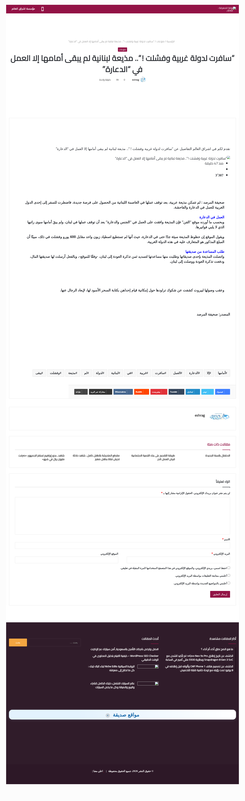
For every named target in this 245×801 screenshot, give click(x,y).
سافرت (160, 373)
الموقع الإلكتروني (109, 553)
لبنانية (114, 373)
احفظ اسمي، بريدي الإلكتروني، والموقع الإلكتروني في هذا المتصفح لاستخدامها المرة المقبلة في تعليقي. (173, 568)
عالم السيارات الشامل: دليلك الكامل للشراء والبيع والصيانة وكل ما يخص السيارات (112, 685)
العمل (176, 373)
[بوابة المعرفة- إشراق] (227, 9)
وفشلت (55, 373)
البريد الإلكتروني (221, 553)
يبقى (38, 373)
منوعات (160, 41)
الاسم (226, 539)
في (129, 373)
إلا (208, 373)
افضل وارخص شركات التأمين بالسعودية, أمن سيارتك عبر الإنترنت (124, 649)
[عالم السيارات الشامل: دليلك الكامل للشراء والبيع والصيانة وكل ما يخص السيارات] (147, 689)
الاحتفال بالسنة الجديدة (217, 455)
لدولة (99, 373)
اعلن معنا (98, 771)
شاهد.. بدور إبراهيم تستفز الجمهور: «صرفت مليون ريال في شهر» (41, 457)
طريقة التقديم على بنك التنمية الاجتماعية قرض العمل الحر (153, 457)
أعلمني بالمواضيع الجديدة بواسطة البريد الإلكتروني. (200, 583)
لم (85, 373)
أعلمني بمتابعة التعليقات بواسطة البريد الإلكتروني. (201, 575)
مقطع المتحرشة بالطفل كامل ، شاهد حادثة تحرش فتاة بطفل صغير (96, 457)
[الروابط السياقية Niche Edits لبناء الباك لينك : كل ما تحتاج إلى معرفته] (147, 672)
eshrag (135, 79)
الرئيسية (171, 41)
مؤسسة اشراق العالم (23, 8)
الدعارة (193, 373)
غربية (143, 373)
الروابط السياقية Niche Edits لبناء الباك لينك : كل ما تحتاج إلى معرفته (111, 668)
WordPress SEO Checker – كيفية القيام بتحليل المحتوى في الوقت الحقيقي (125, 657)
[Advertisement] (122, 25)
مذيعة (72, 373)
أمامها (221, 373)
